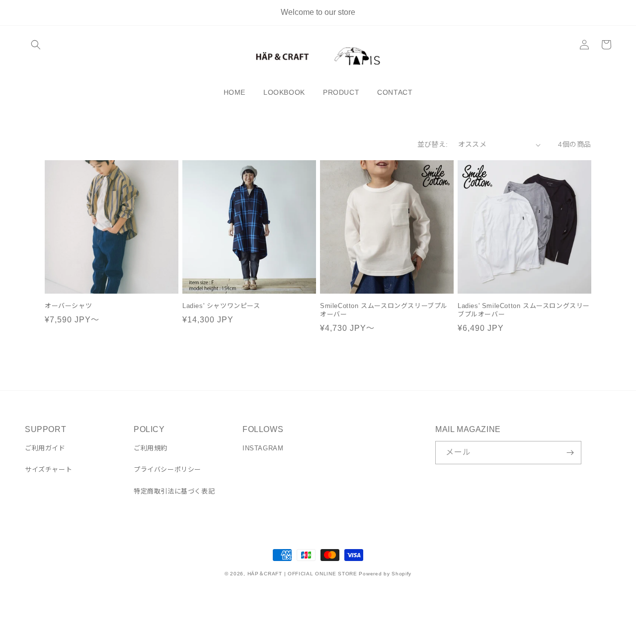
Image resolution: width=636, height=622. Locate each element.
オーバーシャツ (68, 306)
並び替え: (432, 144)
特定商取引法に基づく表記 (174, 491)
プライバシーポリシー (167, 469)
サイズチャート (48, 469)
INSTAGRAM (262, 448)
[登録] (570, 452)
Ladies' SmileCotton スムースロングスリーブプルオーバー (524, 310)
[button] (36, 45)
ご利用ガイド (45, 448)
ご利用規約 (150, 448)
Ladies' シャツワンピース (221, 306)
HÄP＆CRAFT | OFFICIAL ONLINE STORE (302, 573)
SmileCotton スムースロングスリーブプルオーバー (384, 310)
